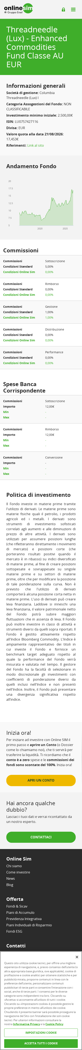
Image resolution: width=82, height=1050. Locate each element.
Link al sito (35, 145)
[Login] (63, 9)
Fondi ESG (14, 931)
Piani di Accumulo (20, 912)
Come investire (18, 872)
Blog (9, 884)
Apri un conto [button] (41, 780)
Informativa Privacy (26, 1024)
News (10, 878)
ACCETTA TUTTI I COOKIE (41, 1043)
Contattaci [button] (41, 837)
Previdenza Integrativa (24, 919)
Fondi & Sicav (16, 906)
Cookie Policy (54, 1024)
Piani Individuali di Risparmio (29, 925)
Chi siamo (14, 866)
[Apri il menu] (73, 9)
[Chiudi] (77, 957)
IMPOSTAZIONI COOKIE (41, 1033)
